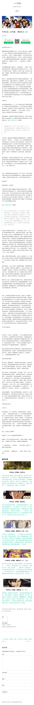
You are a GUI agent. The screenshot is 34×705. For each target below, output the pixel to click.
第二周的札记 (12, 120)
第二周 (22, 57)
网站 (3, 685)
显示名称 (4, 672)
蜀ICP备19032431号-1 (7, 702)
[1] (13, 224)
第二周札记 (8, 435)
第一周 (17, 57)
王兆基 (9, 611)
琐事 (20, 609)
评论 (3, 654)
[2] (6, 400)
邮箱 (3, 679)
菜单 (17, 10)
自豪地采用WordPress (17, 702)
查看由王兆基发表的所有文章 (9, 626)
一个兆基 (17, 3)
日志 (29, 609)
